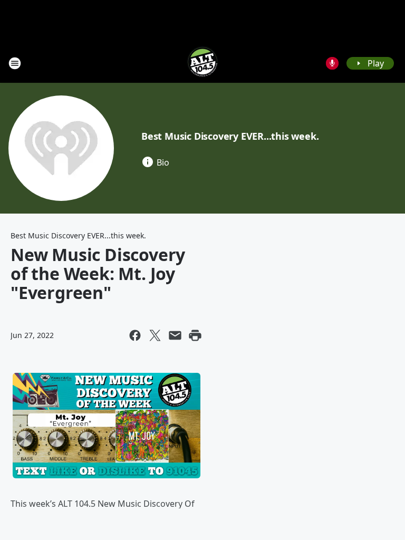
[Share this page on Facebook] (135, 335)
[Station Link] (202, 63)
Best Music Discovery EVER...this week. (230, 136)
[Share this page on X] (155, 335)
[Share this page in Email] (175, 335)
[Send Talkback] (332, 63)
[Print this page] (195, 335)
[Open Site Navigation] (14, 63)
